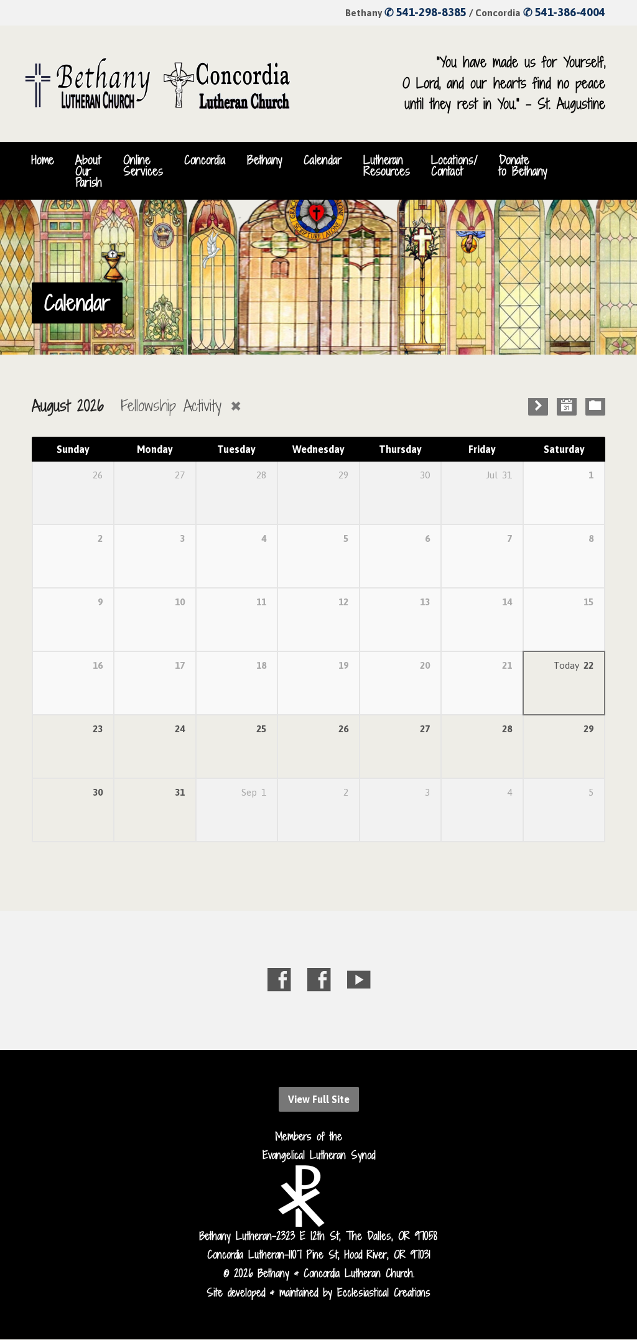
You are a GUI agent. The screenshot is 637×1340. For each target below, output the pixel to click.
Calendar (323, 159)
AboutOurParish (88, 171)
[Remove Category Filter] (235, 406)
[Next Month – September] (538, 406)
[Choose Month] (567, 406)
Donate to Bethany (523, 165)
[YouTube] (358, 979)
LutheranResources (386, 165)
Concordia (205, 159)
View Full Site (319, 1099)
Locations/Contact (454, 165)
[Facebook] (279, 979)
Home (43, 159)
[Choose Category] (595, 406)
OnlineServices (143, 165)
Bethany (264, 159)
